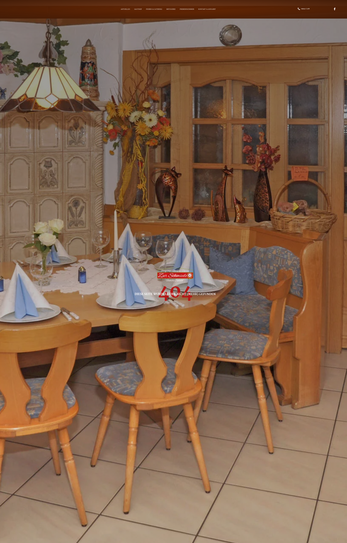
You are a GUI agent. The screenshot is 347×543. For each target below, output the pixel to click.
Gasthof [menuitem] (138, 9)
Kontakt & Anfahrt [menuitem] (207, 9)
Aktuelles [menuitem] (125, 9)
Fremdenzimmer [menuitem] (187, 9)
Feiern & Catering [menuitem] (154, 9)
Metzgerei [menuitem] (171, 9)
